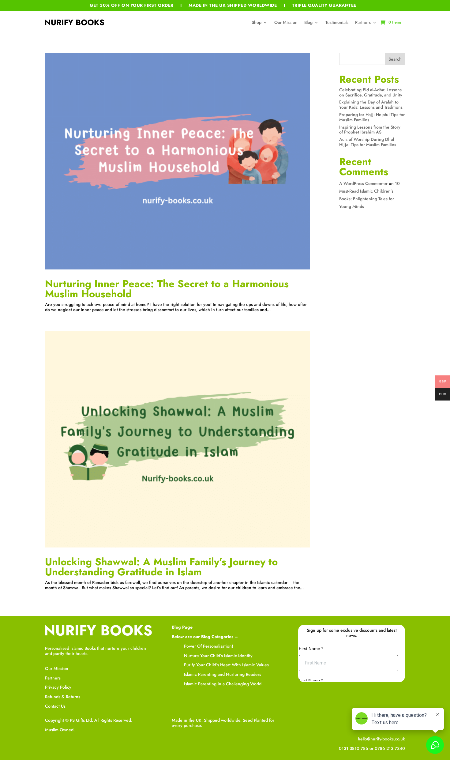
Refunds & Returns (62, 697)
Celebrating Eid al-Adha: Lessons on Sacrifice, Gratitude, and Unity (370, 92)
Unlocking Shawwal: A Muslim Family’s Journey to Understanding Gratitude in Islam (161, 567)
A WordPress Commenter (363, 183)
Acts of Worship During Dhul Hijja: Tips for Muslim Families (367, 142)
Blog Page (182, 627)
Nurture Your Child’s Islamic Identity (218, 656)
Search (395, 59)
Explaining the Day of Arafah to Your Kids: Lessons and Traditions (371, 104)
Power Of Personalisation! (208, 646)
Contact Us (55, 706)
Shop (256, 22)
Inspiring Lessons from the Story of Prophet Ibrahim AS (369, 129)
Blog (308, 22)
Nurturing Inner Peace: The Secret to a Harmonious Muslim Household (167, 289)
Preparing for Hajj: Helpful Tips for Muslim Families (372, 117)
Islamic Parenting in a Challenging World (222, 684)
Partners (363, 22)
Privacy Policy (58, 687)
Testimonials (336, 22)
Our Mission (286, 22)
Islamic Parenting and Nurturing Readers (222, 674)
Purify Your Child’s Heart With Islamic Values (226, 665)
